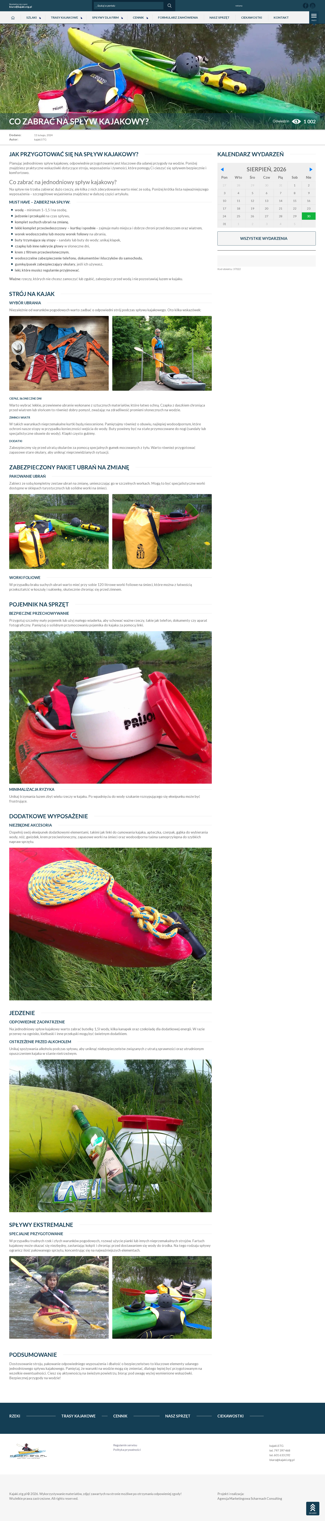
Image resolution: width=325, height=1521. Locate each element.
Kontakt (281, 17)
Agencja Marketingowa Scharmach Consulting (249, 1498)
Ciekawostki (251, 17)
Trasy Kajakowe (64, 17)
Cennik (138, 17)
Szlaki (31, 17)
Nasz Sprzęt (219, 17)
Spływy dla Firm (105, 17)
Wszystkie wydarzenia (263, 238)
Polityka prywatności (127, 1449)
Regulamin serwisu (125, 1445)
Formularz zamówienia (178, 17)
